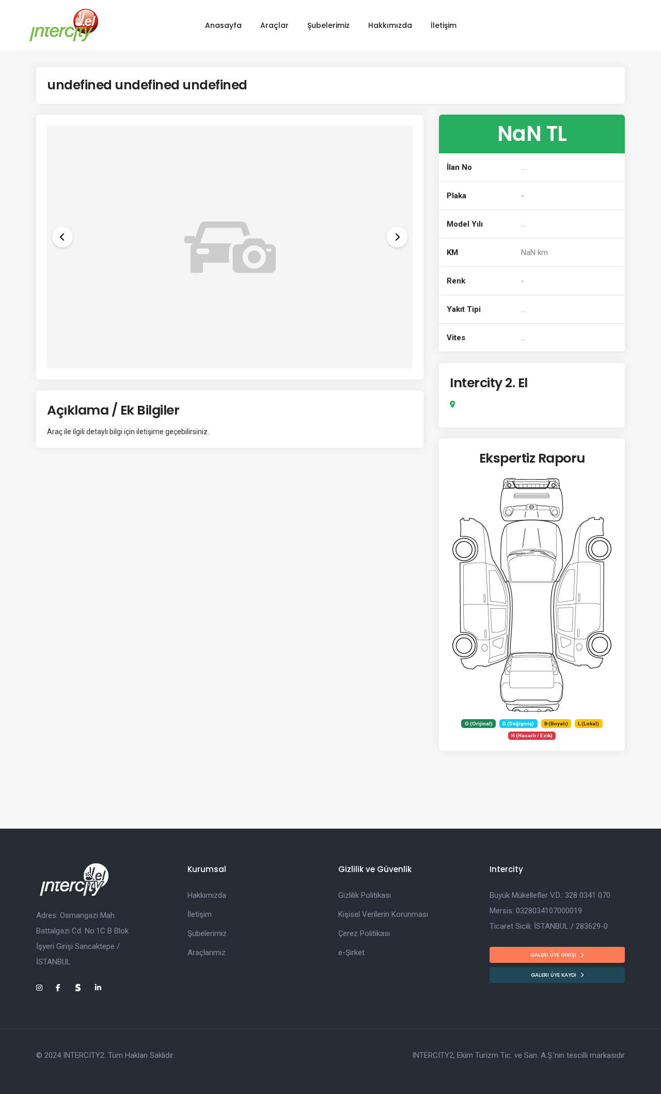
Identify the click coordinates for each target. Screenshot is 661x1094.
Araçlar (274, 25)
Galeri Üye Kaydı (553, 975)
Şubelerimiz (328, 25)
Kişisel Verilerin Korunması (383, 914)
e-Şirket (351, 952)
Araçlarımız (206, 952)
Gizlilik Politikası (364, 895)
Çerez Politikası (364, 933)
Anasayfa (223, 25)
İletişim (444, 25)
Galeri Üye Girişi (553, 955)
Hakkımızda (390, 25)
